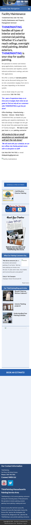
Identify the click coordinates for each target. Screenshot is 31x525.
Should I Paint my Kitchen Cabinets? (21, 292)
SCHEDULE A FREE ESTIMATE (15, 185)
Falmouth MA (5, 514)
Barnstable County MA (20, 510)
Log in (25, 523)
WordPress (20, 523)
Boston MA (4, 512)
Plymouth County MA (7, 510)
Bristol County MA (6, 508)
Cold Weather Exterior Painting (20, 192)
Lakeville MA (23, 514)
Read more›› (25, 283)
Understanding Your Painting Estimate (20, 314)
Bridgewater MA (14, 514)
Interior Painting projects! (20, 305)
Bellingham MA (20, 512)
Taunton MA (12, 512)
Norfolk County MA (18, 508)
